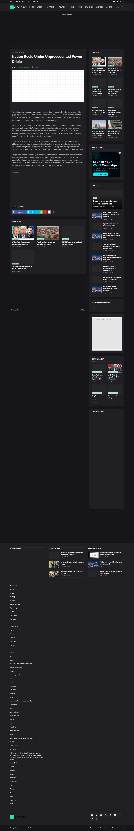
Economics (13, 615)
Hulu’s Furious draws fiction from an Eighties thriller (98, 377)
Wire (11, 796)
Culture (12, 612)
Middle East (13, 705)
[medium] (115, 815)
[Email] (49, 212)
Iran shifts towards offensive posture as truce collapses (112, 257)
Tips (11, 785)
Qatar (12, 734)
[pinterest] (123, 1)
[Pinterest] (45, 212)
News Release (14, 712)
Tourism (12, 789)
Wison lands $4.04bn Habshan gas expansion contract (111, 215)
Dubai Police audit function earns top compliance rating (72, 554)
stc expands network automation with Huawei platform (111, 553)
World (12, 804)
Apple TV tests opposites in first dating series (113, 377)
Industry (12, 671)
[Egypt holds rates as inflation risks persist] (54, 564)
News (11, 708)
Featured (13, 641)
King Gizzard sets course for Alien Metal (97, 398)
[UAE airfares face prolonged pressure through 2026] (97, 268)
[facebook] (114, 1)
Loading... (95, 308)
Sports (12, 766)
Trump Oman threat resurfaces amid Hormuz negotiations (111, 246)
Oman (12, 719)
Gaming (12, 652)
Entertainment (14, 626)
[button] (117, 7)
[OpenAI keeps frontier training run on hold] (97, 226)
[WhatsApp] (41, 212)
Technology (13, 781)
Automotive (13, 589)
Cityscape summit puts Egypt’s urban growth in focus (98, 133)
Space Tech (13, 763)
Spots (12, 774)
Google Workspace (16, 667)
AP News (109, 7)
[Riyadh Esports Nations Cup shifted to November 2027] (97, 235)
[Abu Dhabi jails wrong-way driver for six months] (97, 279)
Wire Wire (13, 800)
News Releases (14, 716)
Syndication (13, 778)
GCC (11, 660)
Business (72, 7)
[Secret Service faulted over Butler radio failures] (93, 573)
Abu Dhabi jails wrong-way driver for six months (46, 243)
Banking (12, 597)
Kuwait (12, 682)
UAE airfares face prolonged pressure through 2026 (21, 243)
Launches (89, 7)
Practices (13, 727)
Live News (20, 52)
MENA (12, 697)
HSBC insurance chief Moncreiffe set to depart (114, 112)
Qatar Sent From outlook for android (21, 738)
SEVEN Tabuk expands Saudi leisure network (72, 243)
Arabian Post (26, 828)
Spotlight (13, 770)
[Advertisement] (67, 32)
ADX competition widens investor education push (111, 563)
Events (12, 630)
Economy (13, 619)
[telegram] (110, 815)
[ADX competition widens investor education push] (93, 564)
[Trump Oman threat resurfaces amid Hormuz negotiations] (97, 246)
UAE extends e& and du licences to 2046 (98, 111)
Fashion (12, 634)
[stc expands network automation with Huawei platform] (93, 555)
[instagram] (106, 815)
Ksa (11, 678)
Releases (99, 7)
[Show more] (53, 212)
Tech (80, 7)
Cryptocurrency (15, 604)
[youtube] (120, 1)
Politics (62, 7)
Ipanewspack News (16, 675)
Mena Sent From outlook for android (21, 701)
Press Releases (14, 731)
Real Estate (13, 742)
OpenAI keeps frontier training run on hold (110, 225)
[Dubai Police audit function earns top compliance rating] (54, 555)
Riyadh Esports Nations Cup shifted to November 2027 (111, 235)
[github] (92, 819)
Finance (12, 645)
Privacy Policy (26, 1)
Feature (12, 638)
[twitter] (117, 1)
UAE (11, 792)
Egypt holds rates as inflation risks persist (72, 563)
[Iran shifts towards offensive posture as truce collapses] (97, 257)
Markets (12, 693)
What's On (50, 7)
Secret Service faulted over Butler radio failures (111, 572)
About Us (17, 1)
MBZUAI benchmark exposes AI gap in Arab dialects (23, 268)
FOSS (11, 649)
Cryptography (14, 608)
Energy (12, 623)
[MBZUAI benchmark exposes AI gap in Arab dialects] (97, 289)
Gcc (11, 656)
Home (11, 1)
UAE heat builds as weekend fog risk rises (114, 133)
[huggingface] (119, 815)
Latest (39, 7)
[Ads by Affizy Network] (120, 153)
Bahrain (12, 593)
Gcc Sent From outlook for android (21, 664)
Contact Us (35, 1)
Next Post (82, 310)
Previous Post (15, 310)
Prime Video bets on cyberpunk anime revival (114, 398)
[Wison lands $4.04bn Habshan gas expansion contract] (97, 215)
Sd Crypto (13, 749)
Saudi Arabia (14, 745)
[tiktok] (96, 819)
